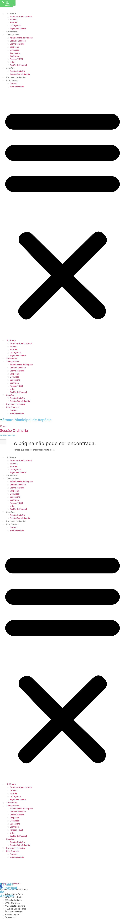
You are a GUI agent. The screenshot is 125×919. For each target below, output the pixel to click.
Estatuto (13, 19)
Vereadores (11, 32)
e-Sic (12, 62)
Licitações (14, 50)
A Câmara (11, 13)
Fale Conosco (12, 80)
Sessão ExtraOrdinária (20, 74)
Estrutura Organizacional (21, 16)
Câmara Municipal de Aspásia (26, 419)
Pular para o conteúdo (10, 883)
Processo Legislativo (16, 77)
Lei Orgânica (15, 25)
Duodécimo (15, 53)
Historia (13, 22)
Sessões (10, 68)
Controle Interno (17, 44)
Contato (13, 83)
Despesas (14, 47)
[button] (62, 213)
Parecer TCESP (16, 59)
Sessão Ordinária (17, 71)
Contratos (14, 56)
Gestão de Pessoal (18, 65)
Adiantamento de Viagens (21, 38)
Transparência (12, 35)
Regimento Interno (18, 29)
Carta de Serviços (18, 41)
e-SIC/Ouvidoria (17, 86)
